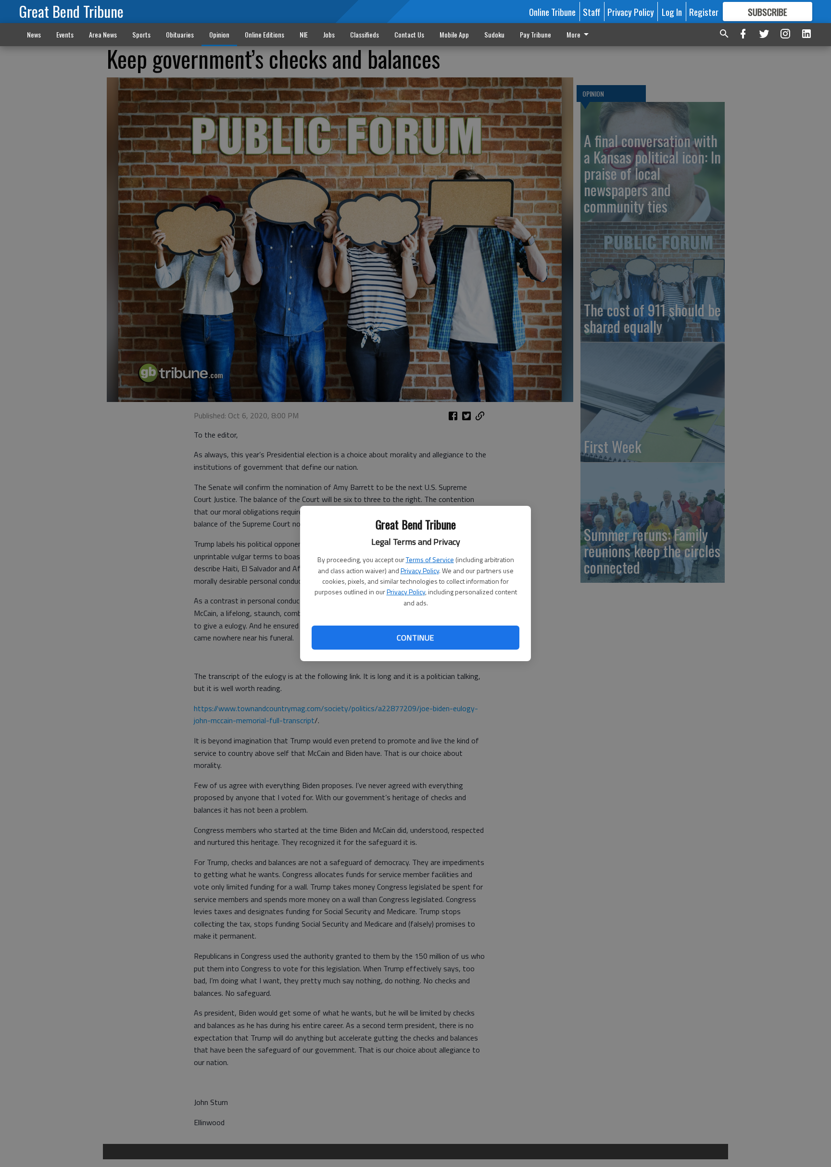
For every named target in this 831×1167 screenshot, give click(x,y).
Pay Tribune (535, 34)
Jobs (329, 34)
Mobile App (454, 34)
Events (65, 34)
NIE (304, 34)
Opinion (219, 34)
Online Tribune (552, 11)
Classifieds (364, 34)
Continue (415, 637)
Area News (103, 34)
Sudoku (494, 34)
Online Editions (264, 34)
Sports (141, 34)
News (34, 34)
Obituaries (180, 34)
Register (703, 11)
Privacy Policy (420, 570)
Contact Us (409, 34)
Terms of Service (430, 559)
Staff (591, 11)
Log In (672, 11)
